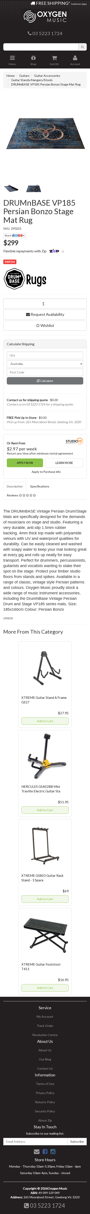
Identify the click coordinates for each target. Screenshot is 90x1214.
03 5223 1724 (47, 1205)
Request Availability (47, 314)
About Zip (45, 1120)
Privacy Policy (45, 1093)
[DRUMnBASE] (45, 279)
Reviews (13, 495)
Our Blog (45, 1059)
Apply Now (25, 463)
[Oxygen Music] (45, 15)
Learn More (64, 463)
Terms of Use (45, 1084)
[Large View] (11, 188)
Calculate (46, 381)
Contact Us (45, 1068)
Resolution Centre (45, 1035)
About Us (45, 1050)
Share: (8, 235)
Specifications (39, 486)
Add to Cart (45, 721)
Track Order (45, 1026)
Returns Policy (45, 1102)
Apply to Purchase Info (46, 472)
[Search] (82, 47)
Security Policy (45, 1111)
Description (15, 486)
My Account (45, 1016)
